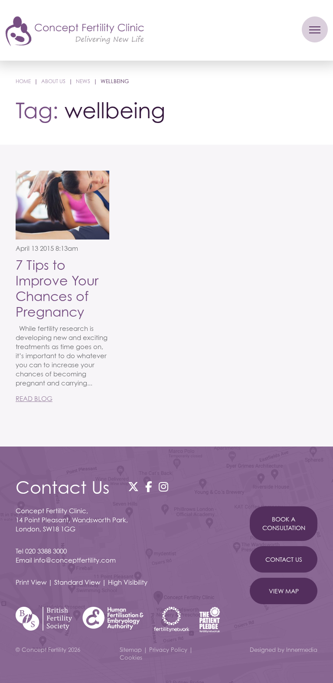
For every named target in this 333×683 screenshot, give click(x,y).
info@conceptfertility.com (75, 560)
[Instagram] (163, 486)
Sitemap (131, 649)
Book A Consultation (283, 523)
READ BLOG (34, 398)
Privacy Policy (168, 649)
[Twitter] (133, 486)
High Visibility (127, 582)
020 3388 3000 (46, 551)
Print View (31, 582)
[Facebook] (148, 486)
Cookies (131, 657)
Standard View (77, 582)
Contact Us (283, 559)
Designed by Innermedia (283, 649)
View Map (284, 591)
